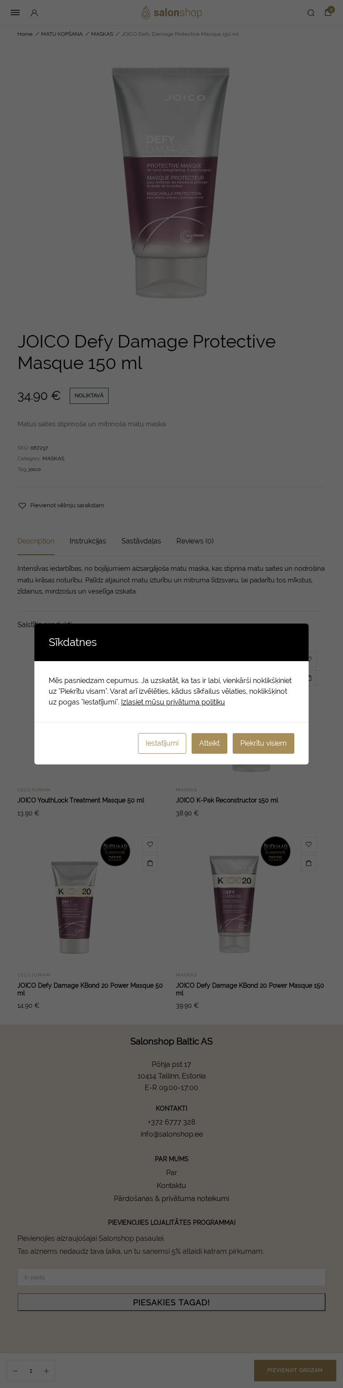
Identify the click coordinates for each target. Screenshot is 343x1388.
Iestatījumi (162, 743)
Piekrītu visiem (263, 743)
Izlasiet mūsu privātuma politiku (173, 702)
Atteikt (209, 743)
